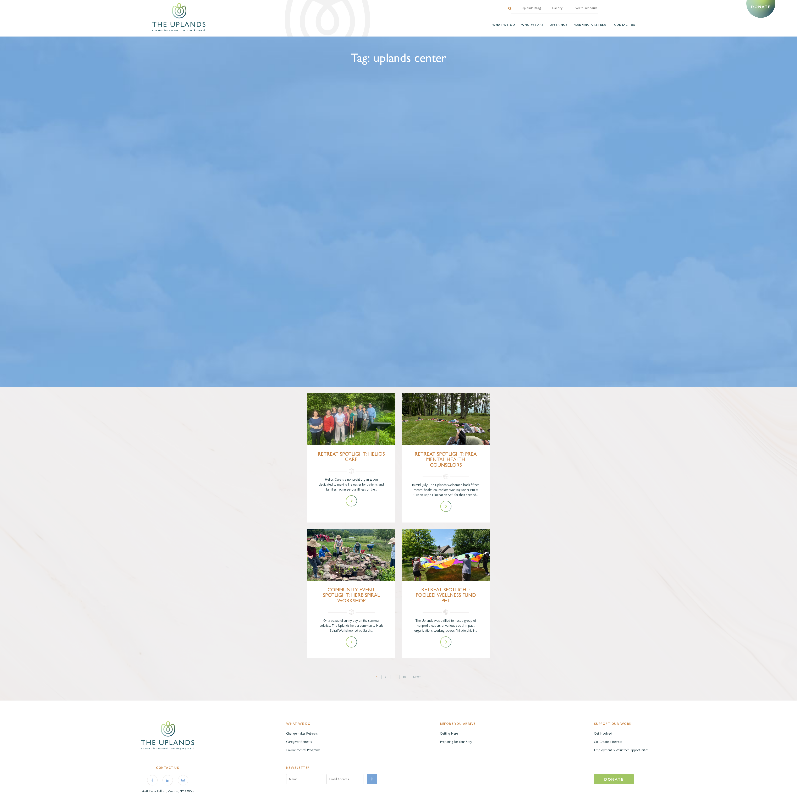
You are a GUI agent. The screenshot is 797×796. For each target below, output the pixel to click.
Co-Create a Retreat (608, 742)
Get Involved (603, 733)
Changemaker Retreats (302, 733)
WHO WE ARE (532, 25)
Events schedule (586, 8)
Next (417, 677)
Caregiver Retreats (299, 742)
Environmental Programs (303, 750)
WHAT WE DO (503, 25)
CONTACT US (624, 25)
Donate (760, 7)
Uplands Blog (531, 8)
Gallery (557, 8)
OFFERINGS (558, 25)
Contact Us (167, 768)
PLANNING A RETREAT (590, 25)
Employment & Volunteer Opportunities (621, 750)
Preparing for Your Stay (456, 742)
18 (404, 677)
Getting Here (449, 733)
